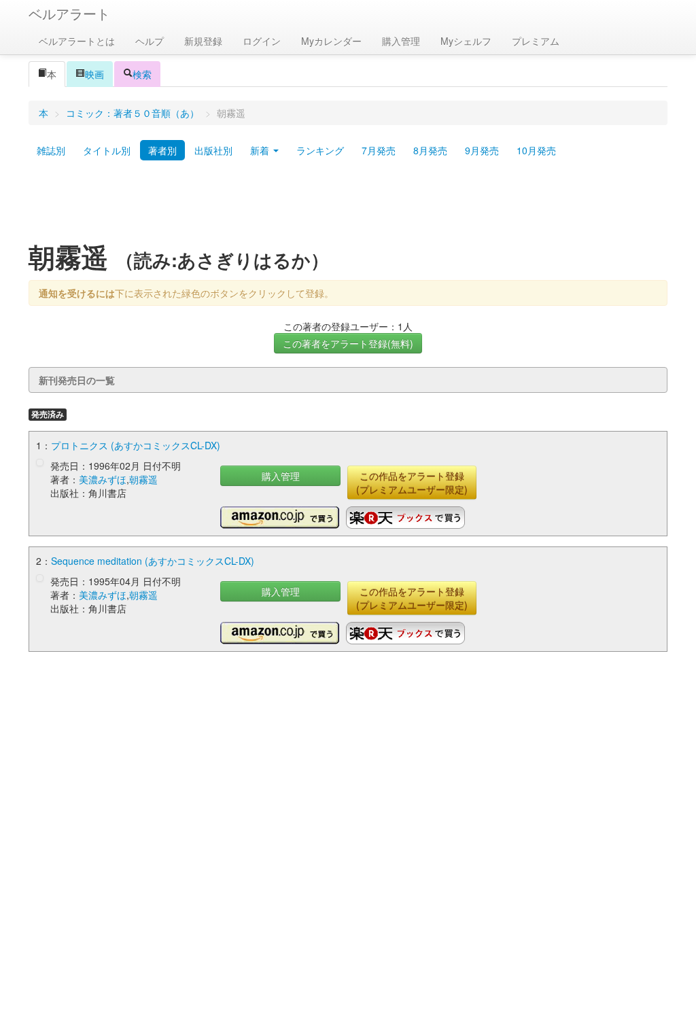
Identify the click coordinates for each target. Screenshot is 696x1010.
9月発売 (482, 150)
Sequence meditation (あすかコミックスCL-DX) (152, 561)
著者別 (162, 150)
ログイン (262, 41)
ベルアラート (69, 13)
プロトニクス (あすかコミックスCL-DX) (135, 445)
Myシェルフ (465, 41)
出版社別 (213, 150)
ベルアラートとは (77, 41)
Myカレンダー (331, 41)
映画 (94, 74)
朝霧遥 (143, 479)
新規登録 (203, 41)
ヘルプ (149, 41)
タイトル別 (106, 150)
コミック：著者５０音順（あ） (132, 113)
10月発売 (536, 150)
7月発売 (379, 150)
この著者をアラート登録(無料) (348, 343)
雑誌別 (51, 150)
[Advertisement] (348, 206)
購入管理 (401, 41)
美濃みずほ (102, 479)
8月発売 (430, 150)
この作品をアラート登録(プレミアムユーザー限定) (412, 482)
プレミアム (535, 41)
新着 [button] (261, 150)
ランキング (320, 150)
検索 (142, 74)
